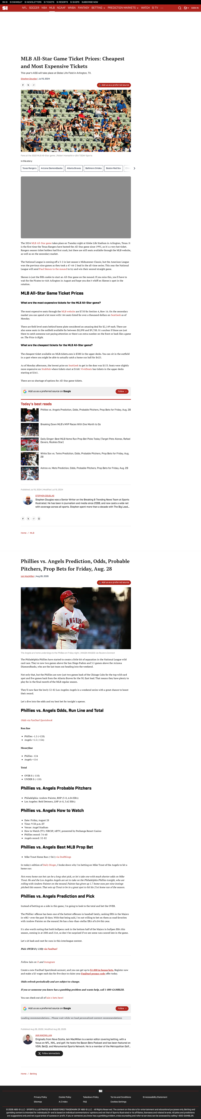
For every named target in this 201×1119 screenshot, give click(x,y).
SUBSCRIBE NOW (90, 2)
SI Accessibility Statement (155, 1097)
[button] (98, 8)
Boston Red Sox (113, 168)
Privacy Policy (40, 1097)
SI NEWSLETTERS (33, 2)
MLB (52, 8)
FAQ (85, 1102)
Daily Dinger (49, 865)
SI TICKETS (49, 2)
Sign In (195, 8)
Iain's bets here (54, 997)
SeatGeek (116, 315)
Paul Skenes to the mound (53, 269)
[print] (39, 519)
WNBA (72, 8)
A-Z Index (63, 1102)
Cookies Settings (118, 1102)
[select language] (186, 8)
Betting (33, 1074)
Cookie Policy (65, 1097)
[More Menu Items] (162, 8)
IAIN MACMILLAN (43, 1035)
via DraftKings (63, 856)
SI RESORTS (62, 2)
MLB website (68, 311)
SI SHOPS (74, 2)
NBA (44, 8)
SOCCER (34, 8)
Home (23, 533)
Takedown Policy (91, 1097)
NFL (24, 8)
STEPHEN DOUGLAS (44, 496)
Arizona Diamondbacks (51, 168)
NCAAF (61, 8)
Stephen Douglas (29, 79)
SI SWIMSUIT (16, 2)
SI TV (155, 8)
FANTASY (83, 8)
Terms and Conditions (121, 1097)
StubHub (46, 369)
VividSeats (86, 369)
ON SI (5, 2)
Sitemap (38, 1102)
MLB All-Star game (41, 243)
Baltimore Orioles (93, 168)
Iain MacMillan (27, 576)
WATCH (145, 8)
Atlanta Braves (74, 168)
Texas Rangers (29, 168)
